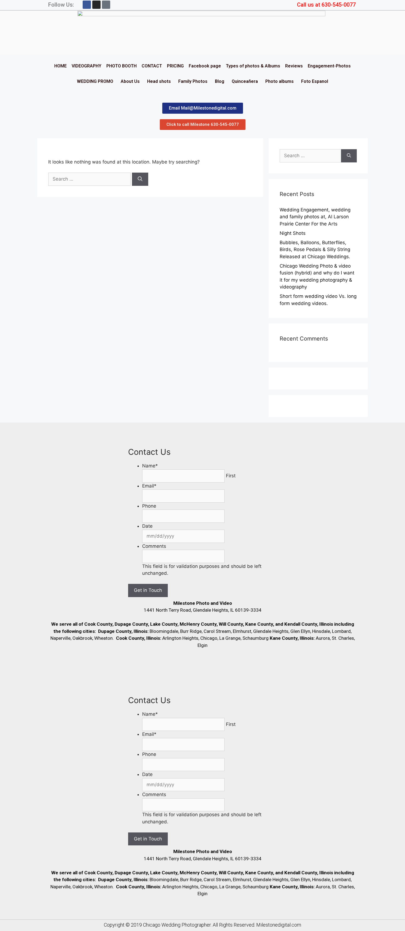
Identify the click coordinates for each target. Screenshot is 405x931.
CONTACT (152, 66)
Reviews (294, 66)
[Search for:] (90, 179)
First (231, 475)
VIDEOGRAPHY (86, 66)
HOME (60, 66)
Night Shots (293, 233)
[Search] (140, 179)
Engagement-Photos (329, 66)
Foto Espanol (314, 81)
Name (150, 466)
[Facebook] (87, 5)
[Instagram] (96, 5)
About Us (130, 81)
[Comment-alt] (106, 5)
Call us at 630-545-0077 (326, 4)
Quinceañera (245, 81)
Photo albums (279, 81)
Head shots (159, 81)
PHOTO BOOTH (121, 66)
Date (147, 526)
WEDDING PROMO (95, 81)
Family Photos (192, 81)
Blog (219, 81)
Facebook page (205, 66)
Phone (149, 506)
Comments (154, 546)
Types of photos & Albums (253, 66)
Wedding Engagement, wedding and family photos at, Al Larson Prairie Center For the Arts (315, 217)
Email (149, 486)
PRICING (175, 66)
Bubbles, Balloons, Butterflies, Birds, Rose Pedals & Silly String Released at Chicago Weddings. (315, 249)
